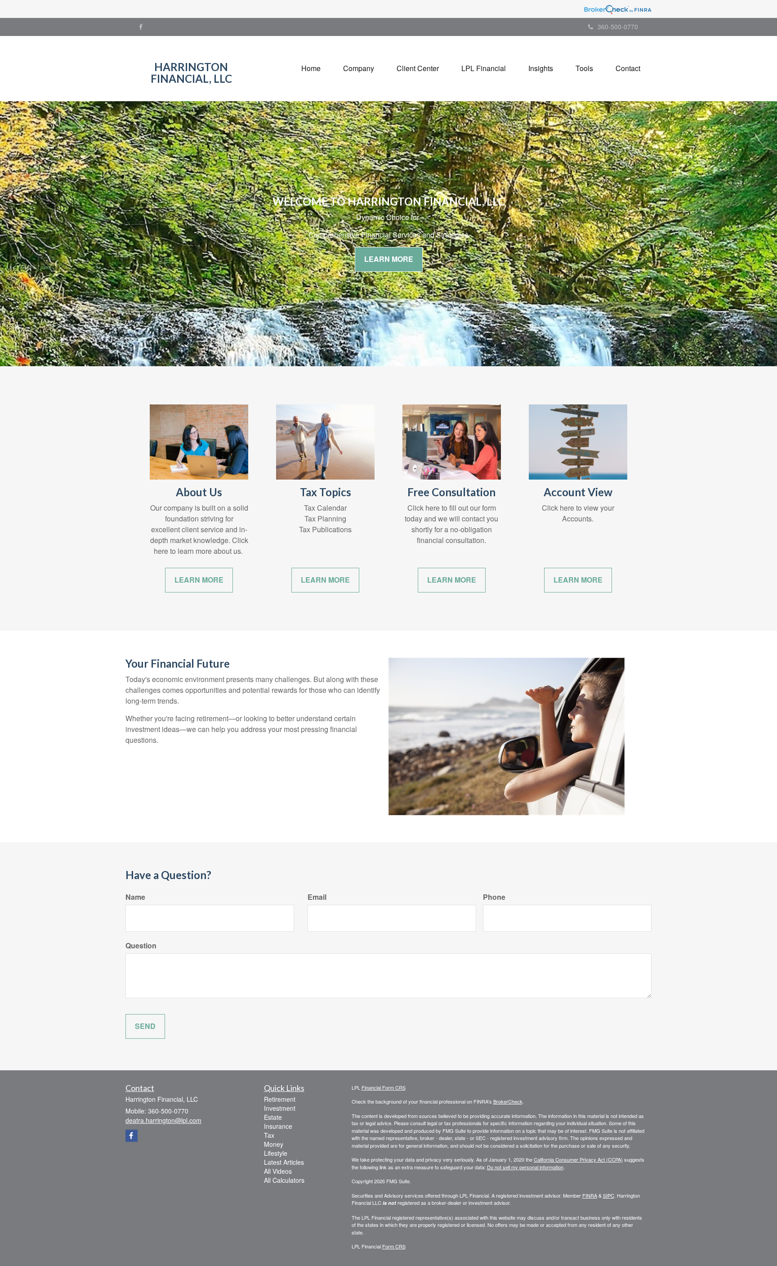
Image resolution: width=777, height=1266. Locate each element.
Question (140, 946)
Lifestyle (275, 1153)
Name (135, 897)
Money (273, 1144)
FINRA (589, 1195)
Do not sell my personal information (525, 1167)
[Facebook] (141, 26)
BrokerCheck (507, 1101)
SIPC (608, 1195)
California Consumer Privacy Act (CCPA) (578, 1159)
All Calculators (284, 1180)
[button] (358, 68)
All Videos (278, 1171)
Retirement (279, 1099)
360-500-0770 (618, 26)
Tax (269, 1135)
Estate (273, 1117)
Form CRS (394, 1246)
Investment (279, 1108)
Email (317, 897)
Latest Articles (284, 1162)
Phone (494, 897)
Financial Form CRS (384, 1087)
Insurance (278, 1126)
